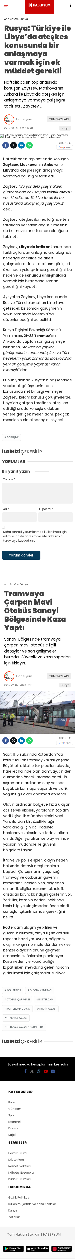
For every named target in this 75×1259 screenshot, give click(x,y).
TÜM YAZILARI (59, 119)
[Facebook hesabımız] (25, 1071)
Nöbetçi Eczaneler (21, 1173)
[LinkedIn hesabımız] (53, 1071)
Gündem (14, 1109)
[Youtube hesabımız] (46, 1071)
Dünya (65, 128)
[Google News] (64, 147)
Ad (6, 509)
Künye (12, 1210)
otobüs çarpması (18, 999)
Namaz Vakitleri (19, 1166)
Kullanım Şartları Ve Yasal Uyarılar (32, 1204)
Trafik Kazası (47, 1008)
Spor (11, 1115)
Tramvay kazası (16, 1018)
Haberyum (24, 119)
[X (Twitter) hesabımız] (32, 1071)
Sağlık (12, 1135)
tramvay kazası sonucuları (25, 1027)
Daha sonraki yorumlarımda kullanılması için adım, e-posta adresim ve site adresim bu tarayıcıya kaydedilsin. (35, 536)
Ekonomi (14, 1122)
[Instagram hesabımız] (38, 1071)
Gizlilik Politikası (19, 1197)
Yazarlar (14, 1217)
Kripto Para (16, 1160)
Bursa (12, 1102)
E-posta (46, 509)
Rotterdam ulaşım (18, 1008)
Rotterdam (45, 999)
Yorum (9, 479)
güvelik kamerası (41, 990)
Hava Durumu (18, 1153)
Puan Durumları (19, 1179)
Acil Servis (13, 990)
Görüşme (12, 437)
